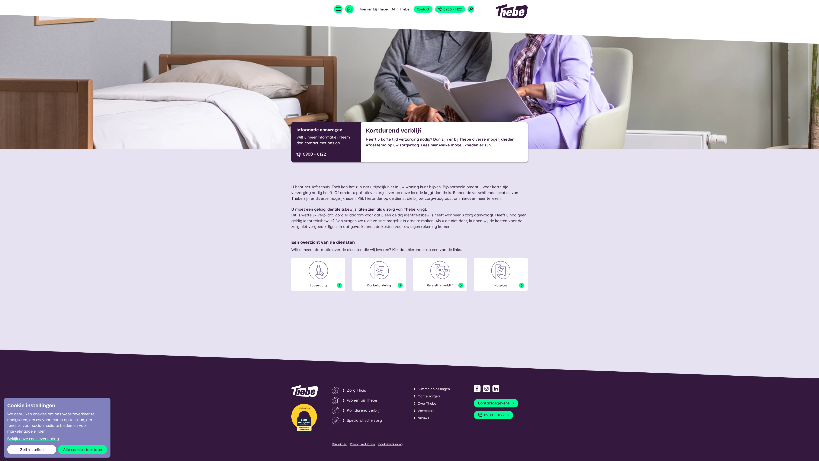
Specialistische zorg (364, 420)
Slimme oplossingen (434, 389)
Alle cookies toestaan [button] (82, 449)
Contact (423, 9)
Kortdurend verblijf (364, 410)
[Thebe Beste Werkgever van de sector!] (304, 419)
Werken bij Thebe (374, 9)
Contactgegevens (494, 403)
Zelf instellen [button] (32, 449)
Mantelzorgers (429, 396)
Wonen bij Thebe (362, 400)
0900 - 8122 (452, 9)
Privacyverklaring (362, 444)
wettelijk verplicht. (317, 215)
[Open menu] (338, 9)
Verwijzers (426, 410)
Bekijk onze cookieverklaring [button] (33, 438)
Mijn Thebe (400, 9)
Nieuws (423, 418)
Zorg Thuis (356, 390)
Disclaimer (339, 444)
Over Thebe (427, 403)
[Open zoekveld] (471, 9)
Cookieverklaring (390, 444)
